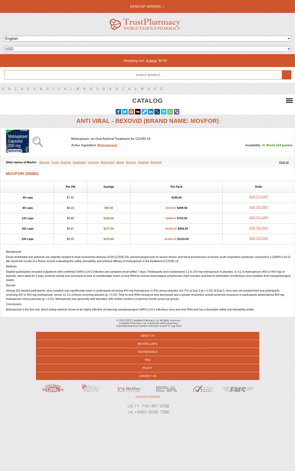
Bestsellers (147, 343)
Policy (147, 368)
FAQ (147, 360)
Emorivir (66, 162)
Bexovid (44, 162)
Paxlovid (143, 162)
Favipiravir (79, 162)
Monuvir (131, 162)
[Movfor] (37, 142)
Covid (55, 162)
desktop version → (147, 6)
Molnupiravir (107, 145)
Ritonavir (156, 162)
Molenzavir (108, 162)
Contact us (147, 376)
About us (148, 335)
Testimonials (148, 352)
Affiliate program (148, 396)
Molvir (120, 162)
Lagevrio (93, 162)
